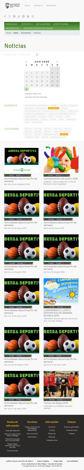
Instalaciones (43, 24)
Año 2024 (47, 128)
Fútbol (62, 111)
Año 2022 (67, 128)
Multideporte (30, 116)
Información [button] (12, 28)
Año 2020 (37, 131)
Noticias (37, 33)
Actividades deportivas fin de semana (20, 180)
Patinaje (59, 116)
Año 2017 (37, 134)
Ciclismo (64, 108)
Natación (42, 116)
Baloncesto (41, 108)
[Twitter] (9, 16)
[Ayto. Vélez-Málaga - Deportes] (12, 5)
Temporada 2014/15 (58, 137)
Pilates (53, 119)
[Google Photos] (23, 16)
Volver (8, 33)
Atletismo (73, 105)
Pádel (51, 116)
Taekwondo (71, 119)
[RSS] (28, 16)
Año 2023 (57, 128)
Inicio (27, 6)
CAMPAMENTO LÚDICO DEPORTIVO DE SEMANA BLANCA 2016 (58, 313)
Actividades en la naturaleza (36, 105)
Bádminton (29, 108)
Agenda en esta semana (36, 97)
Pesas (68, 116)
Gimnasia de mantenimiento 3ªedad (62, 114)
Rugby (61, 119)
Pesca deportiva (31, 119)
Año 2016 (64, 134)
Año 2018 (28, 134)
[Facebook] (5, 16)
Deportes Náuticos (32, 111)
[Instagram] (14, 16)
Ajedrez (63, 105)
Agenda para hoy (33, 94)
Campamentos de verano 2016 (61, 178)
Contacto (38, 6)
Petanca (44, 119)
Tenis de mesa (37, 122)
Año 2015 (45, 137)
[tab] (42, 55)
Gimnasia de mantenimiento (35, 114)
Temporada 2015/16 (32, 137)
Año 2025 (38, 128)
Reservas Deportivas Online (38, 28)
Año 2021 (28, 131)
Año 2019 (47, 131)
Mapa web (51, 6)
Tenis (27, 122)
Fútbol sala (73, 111)
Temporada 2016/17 (51, 134)
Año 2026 (28, 128)
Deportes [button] (26, 24)
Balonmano (53, 108)
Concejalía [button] (11, 24)
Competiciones (61, 24)
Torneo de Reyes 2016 (56, 403)
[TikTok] (19, 16)
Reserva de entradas (62, 131)
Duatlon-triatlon (50, 111)
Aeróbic (54, 105)
